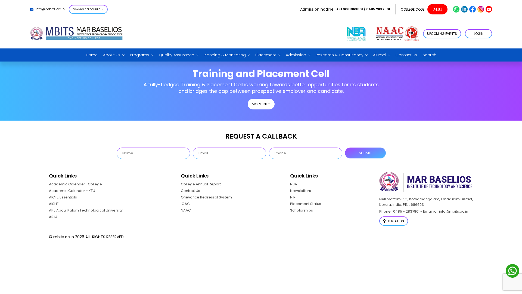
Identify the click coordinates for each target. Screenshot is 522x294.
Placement (265, 55)
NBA (293, 184)
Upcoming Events (442, 33)
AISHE (54, 203)
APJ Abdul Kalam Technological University (86, 210)
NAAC (186, 210)
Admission (296, 55)
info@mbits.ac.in (50, 9)
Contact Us (406, 55)
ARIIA (53, 216)
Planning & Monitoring (225, 55)
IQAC (185, 203)
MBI (437, 9)
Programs (139, 55)
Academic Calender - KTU (72, 190)
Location (395, 221)
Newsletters (300, 190)
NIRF (293, 197)
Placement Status (305, 203)
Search (429, 55)
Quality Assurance (176, 55)
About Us (111, 55)
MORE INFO (261, 104)
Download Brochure (86, 9)
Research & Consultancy (339, 55)
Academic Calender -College (75, 184)
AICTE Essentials (63, 197)
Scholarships (301, 210)
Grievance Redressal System (206, 197)
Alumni (379, 55)
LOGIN (478, 33)
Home (92, 55)
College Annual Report (201, 184)
